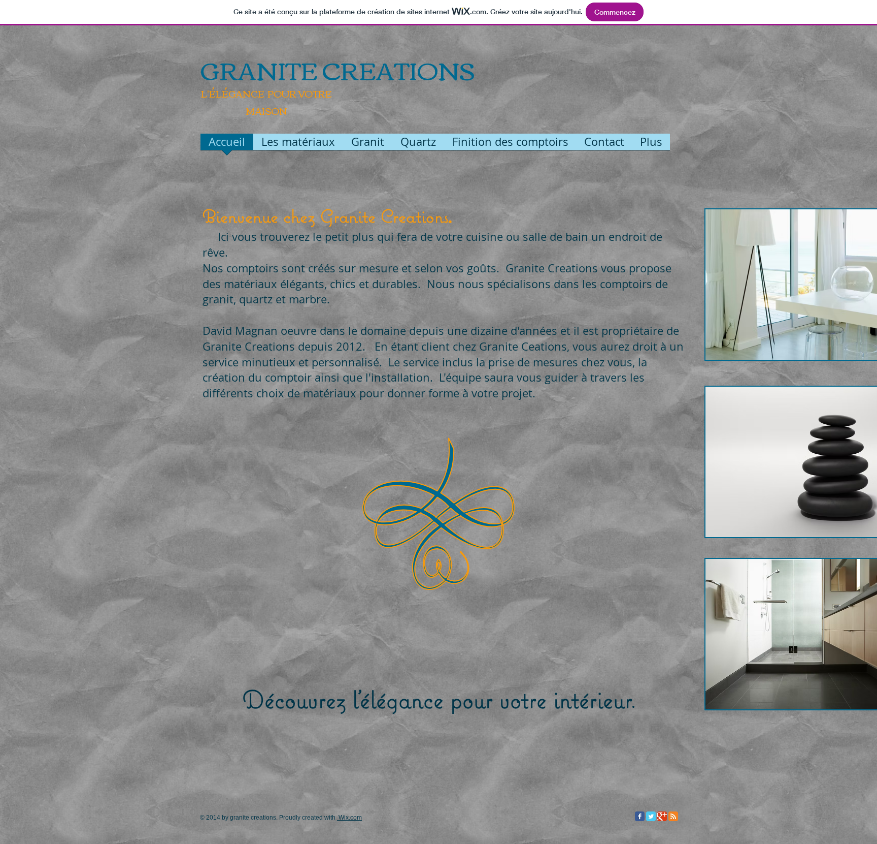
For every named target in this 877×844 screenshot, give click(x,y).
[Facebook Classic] (640, 816)
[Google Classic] (662, 816)
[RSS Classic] (673, 816)
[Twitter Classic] (651, 816)
